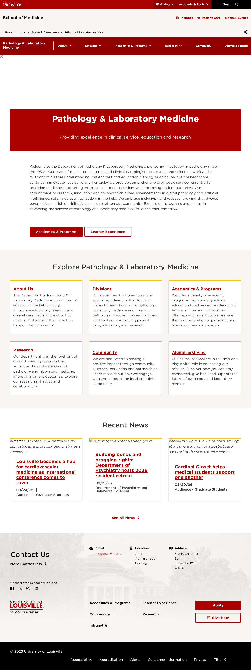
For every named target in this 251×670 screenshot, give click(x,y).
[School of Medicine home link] (27, 607)
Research (150, 614)
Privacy (200, 660)
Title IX (220, 660)
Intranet (96, 625)
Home (8, 32)
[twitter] (20, 588)
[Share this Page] (245, 32)
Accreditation (111, 660)
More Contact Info (26, 564)
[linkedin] (36, 588)
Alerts (135, 660)
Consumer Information (167, 660)
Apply (218, 605)
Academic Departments (45, 32)
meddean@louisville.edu (108, 553)
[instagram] (28, 588)
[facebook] (12, 588)
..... (20, 32)
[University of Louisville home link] (12, 4)
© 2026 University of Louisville (36, 651)
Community (99, 614)
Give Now (220, 618)
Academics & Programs (56, 232)
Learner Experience (108, 232)
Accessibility (81, 660)
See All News (124, 518)
